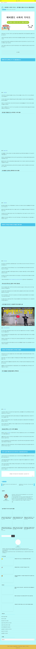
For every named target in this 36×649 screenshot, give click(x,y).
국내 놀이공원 (4, 9)
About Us (24, 646)
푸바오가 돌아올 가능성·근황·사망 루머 (15, 279)
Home (8, 646)
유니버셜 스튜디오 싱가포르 (7, 622)
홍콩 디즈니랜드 (5, 633)
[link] (12, 501)
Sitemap (11, 646)
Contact (27, 646)
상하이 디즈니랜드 (5, 620)
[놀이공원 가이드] (18, 1)
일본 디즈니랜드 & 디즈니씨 (7, 629)
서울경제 (5, 92)
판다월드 (8, 432)
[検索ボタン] (35, 1)
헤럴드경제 (5, 150)
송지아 (6, 499)
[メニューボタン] (1, 1)
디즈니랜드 (4, 618)
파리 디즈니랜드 (5, 631)
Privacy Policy (20, 646)
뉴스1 (4, 409)
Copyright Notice (15, 646)
